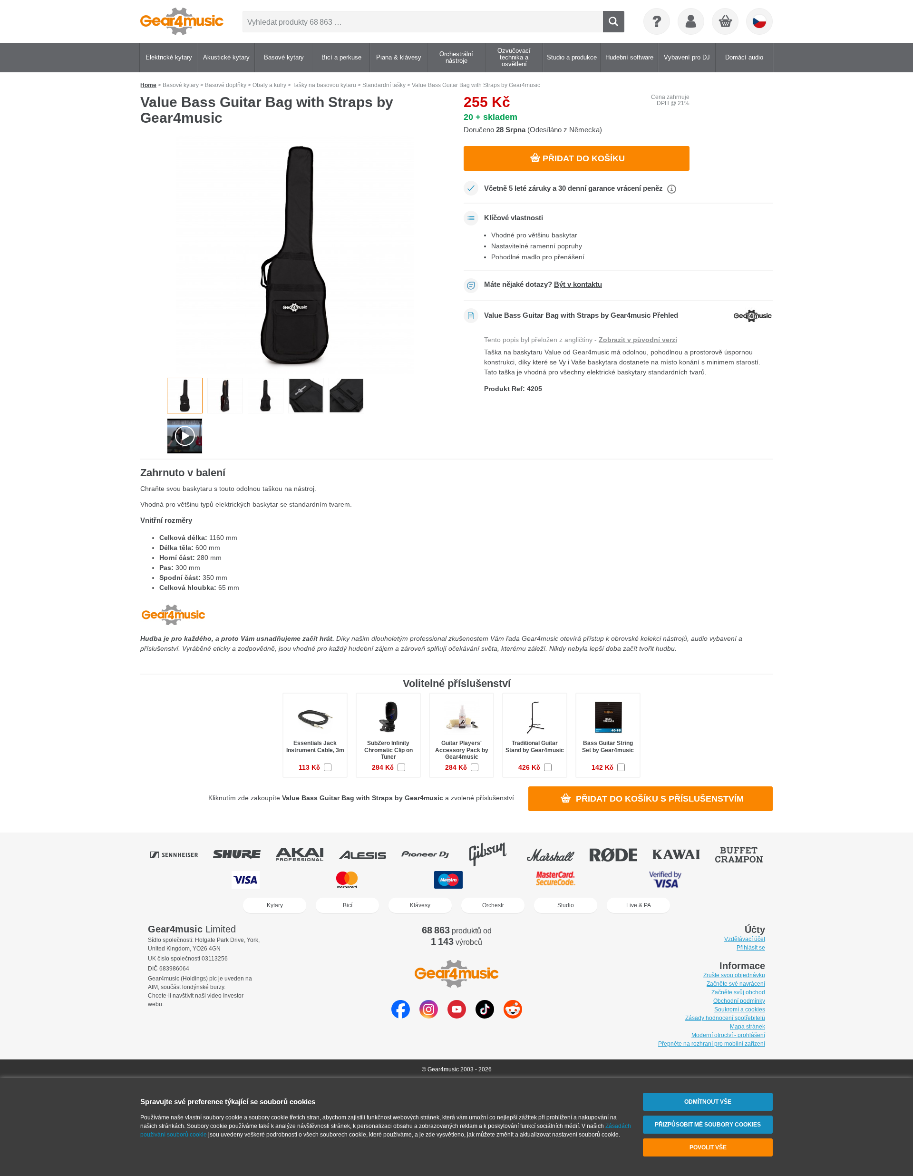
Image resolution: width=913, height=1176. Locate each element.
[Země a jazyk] (759, 21)
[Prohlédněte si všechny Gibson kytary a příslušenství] (494, 854)
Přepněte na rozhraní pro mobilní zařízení (711, 1043)
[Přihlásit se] (691, 21)
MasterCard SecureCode (555, 880)
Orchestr (493, 905)
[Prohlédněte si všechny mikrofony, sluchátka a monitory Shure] (243, 854)
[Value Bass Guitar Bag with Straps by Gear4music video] (184, 436)
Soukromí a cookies (739, 1009)
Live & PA (638, 905)
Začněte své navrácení (736, 983)
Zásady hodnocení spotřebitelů (725, 1018)
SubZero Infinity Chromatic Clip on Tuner (388, 750)
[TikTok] (485, 1016)
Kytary (275, 905)
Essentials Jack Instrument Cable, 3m (315, 746)
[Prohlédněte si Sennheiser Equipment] (180, 854)
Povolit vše (708, 1147)
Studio (565, 905)
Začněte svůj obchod (738, 992)
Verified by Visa (665, 880)
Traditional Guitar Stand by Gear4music (534, 746)
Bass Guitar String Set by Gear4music (608, 746)
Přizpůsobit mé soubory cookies (708, 1124)
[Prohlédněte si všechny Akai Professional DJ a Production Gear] (306, 854)
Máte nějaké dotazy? (543, 284)
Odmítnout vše (707, 1101)
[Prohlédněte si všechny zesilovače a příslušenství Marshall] (557, 854)
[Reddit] (513, 1016)
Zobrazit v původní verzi (638, 339)
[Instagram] (428, 1016)
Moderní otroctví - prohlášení (728, 1035)
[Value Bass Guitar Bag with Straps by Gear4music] (295, 255)
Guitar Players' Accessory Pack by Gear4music (461, 750)
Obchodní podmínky (739, 1001)
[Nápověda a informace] (657, 21)
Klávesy (420, 905)
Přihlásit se (751, 947)
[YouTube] (456, 1016)
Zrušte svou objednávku (734, 975)
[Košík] (725, 22)
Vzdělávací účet (744, 939)
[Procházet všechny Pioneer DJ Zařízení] (431, 854)
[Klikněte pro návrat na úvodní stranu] (181, 21)
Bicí (347, 905)
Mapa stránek (747, 1026)
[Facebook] (400, 1016)
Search (613, 21)
